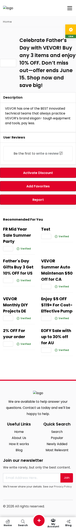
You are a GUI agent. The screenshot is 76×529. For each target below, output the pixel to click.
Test (45, 229)
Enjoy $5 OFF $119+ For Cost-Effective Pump (57, 305)
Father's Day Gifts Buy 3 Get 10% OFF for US (18, 267)
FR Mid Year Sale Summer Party (17, 235)
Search (57, 431)
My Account (53, 525)
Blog (19, 450)
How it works (19, 444)
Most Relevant (57, 450)
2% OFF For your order (14, 334)
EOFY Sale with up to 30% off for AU (56, 337)
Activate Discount (38, 172)
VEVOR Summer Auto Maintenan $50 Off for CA (57, 270)
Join (67, 478)
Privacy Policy (63, 486)
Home (7, 21)
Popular (57, 438)
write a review (47, 153)
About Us (19, 438)
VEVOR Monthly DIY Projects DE (15, 305)
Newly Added (57, 444)
